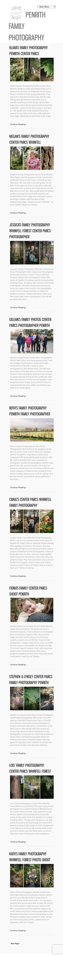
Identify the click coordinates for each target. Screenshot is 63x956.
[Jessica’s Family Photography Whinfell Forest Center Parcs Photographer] (32, 264)
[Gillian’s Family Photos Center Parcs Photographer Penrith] (32, 352)
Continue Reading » (18, 124)
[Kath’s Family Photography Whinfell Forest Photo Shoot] (32, 887)
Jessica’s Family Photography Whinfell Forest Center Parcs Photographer (30, 231)
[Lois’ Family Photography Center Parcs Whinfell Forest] (32, 798)
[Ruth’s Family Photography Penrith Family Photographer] (32, 441)
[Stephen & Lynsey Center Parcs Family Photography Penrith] (32, 710)
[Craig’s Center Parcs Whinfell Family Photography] (32, 532)
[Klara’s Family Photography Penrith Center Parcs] (32, 81)
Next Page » (15, 943)
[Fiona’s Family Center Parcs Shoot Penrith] (32, 621)
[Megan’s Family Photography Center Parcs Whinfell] (32, 169)
